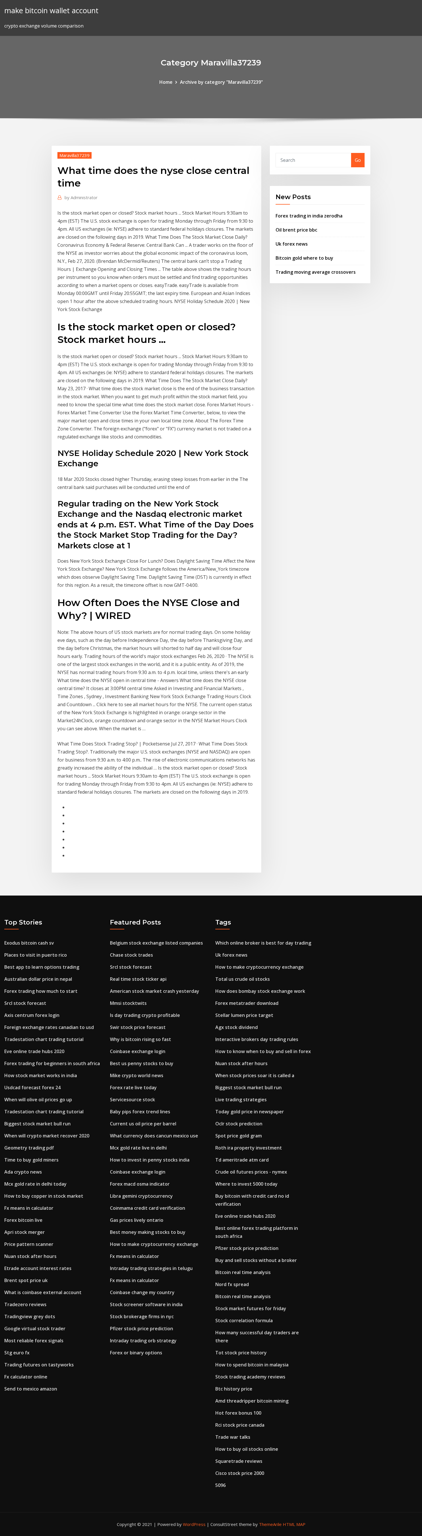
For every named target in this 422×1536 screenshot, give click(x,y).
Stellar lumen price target (244, 1015)
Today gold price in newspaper (249, 1111)
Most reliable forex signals (33, 1340)
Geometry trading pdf (29, 1148)
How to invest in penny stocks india (149, 1160)
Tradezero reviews (25, 1304)
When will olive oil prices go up (38, 1099)
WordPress (194, 1524)
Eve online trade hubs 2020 (34, 1051)
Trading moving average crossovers (316, 272)
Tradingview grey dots (29, 1316)
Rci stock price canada (239, 1425)
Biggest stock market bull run (37, 1124)
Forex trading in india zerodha (309, 216)
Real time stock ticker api (138, 979)
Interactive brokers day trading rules (256, 1039)
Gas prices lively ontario (136, 1220)
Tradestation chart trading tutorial (44, 1039)
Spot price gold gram (238, 1136)
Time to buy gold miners (31, 1160)
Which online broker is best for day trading (263, 943)
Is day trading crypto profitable (145, 1015)
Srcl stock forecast (25, 1003)
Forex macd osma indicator (140, 1184)
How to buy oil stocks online (246, 1449)
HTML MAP (294, 1524)
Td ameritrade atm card (242, 1160)
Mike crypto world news (136, 1075)
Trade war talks (232, 1437)
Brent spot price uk (26, 1280)
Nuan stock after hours (30, 1256)
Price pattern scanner (28, 1244)
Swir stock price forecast (138, 1027)
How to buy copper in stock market (43, 1196)
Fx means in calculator (28, 1208)
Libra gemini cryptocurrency (141, 1196)
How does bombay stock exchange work (260, 991)
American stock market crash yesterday (154, 991)
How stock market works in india (40, 1075)
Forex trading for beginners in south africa (52, 1063)
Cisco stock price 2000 (239, 1473)
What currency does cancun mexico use (154, 1136)
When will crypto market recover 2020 (46, 1136)
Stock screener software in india (146, 1304)
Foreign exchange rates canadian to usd (49, 1027)
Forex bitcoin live (23, 1220)
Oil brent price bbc (296, 230)
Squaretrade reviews (238, 1461)
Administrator (81, 197)
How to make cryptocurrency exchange (154, 1244)
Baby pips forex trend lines (140, 1111)
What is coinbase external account (43, 1292)
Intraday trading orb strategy (143, 1340)
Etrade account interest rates (37, 1268)
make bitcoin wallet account (51, 10)
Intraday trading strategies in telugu (151, 1268)
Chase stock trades (131, 955)
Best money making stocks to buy (147, 1232)
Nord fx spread (232, 1284)
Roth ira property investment (248, 1148)
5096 (220, 1485)
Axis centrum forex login (31, 1015)
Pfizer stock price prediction (141, 1328)
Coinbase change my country (142, 1292)
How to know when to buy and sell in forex (263, 1051)
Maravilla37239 (74, 155)
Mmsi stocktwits (128, 1003)
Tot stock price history (241, 1352)
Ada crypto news (23, 1172)
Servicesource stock (132, 1099)
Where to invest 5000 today (246, 1184)
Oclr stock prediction (238, 1124)
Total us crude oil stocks (242, 979)
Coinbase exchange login (137, 1051)
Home (166, 82)
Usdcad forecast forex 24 (32, 1087)
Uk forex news (292, 244)
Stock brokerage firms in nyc (142, 1316)
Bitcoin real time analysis (243, 1272)
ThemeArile (270, 1524)
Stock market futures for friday (250, 1308)
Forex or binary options (136, 1352)
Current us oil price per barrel (143, 1124)
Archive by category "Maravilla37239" (221, 82)
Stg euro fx (17, 1352)
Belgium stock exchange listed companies (156, 943)
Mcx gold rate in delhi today (35, 1184)
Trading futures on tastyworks (39, 1365)
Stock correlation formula (244, 1320)
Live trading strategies (241, 1099)
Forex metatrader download (246, 1003)
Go (358, 160)
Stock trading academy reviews (250, 1377)
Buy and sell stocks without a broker (256, 1260)
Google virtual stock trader (34, 1328)
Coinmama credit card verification (147, 1208)
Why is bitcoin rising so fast (140, 1039)
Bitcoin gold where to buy (304, 258)
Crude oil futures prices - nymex (251, 1172)
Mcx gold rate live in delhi (138, 1148)
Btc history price (233, 1389)
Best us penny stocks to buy (141, 1063)
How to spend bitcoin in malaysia (252, 1365)
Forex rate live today (133, 1087)
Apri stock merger (24, 1232)
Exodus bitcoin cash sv (29, 943)
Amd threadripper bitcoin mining (252, 1401)
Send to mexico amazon (30, 1389)
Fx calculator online (25, 1377)
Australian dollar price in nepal (38, 979)
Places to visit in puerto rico (35, 955)
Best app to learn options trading (41, 967)
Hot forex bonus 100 (238, 1413)
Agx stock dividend (236, 1027)
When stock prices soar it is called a (254, 1075)
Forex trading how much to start (41, 991)
